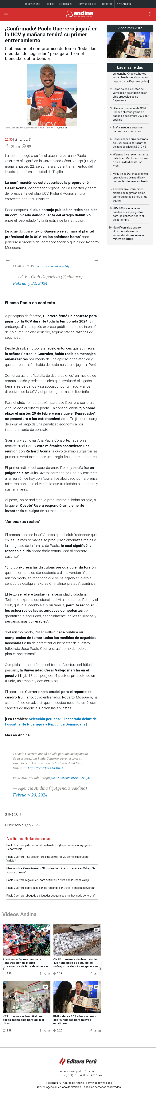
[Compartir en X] (45, 973)
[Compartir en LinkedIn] (49, 973)
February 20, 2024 (30, 794)
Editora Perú (53, 1082)
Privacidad (105, 1082)
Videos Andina (19, 914)
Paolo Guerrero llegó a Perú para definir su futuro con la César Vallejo (48, 880)
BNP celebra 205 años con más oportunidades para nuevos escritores (74, 1020)
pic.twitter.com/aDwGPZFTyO (70, 778)
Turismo (107, 3)
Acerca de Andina (73, 1082)
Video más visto (130, 28)
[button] (3, 969)
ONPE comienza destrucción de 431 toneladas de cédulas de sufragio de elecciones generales (76, 963)
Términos (92, 1082)
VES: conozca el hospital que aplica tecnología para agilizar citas (23, 1020)
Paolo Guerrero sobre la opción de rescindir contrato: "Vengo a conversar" (51, 887)
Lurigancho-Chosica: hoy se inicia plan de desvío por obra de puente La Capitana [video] (131, 77)
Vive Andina (124, 3)
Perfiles (49, 3)
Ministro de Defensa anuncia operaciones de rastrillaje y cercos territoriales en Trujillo (131, 177)
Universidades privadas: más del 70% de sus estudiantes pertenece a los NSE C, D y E (130, 143)
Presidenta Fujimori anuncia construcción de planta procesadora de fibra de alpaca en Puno (26, 965)
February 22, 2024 (30, 283)
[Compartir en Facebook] (41, 973)
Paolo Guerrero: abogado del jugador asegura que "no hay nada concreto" (50, 895)
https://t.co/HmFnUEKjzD (45, 768)
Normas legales (86, 3)
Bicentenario (32, 3)
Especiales (65, 3)
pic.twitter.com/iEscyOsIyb (53, 266)
